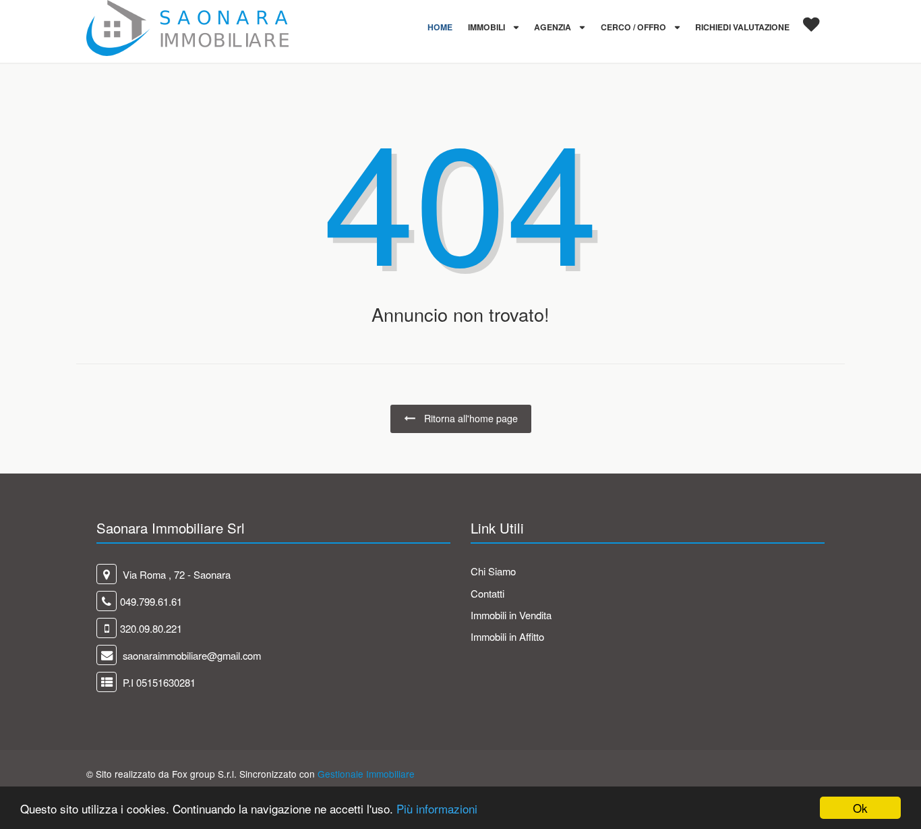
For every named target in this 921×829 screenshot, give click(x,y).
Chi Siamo (493, 571)
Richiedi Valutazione (742, 27)
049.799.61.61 (151, 601)
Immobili (487, 27)
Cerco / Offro (634, 27)
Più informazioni (436, 808)
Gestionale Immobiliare (366, 773)
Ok (860, 807)
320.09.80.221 (151, 628)
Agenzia (553, 27)
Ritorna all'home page (469, 418)
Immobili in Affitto (507, 636)
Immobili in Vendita (511, 615)
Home (439, 27)
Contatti (487, 593)
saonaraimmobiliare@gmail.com (190, 655)
